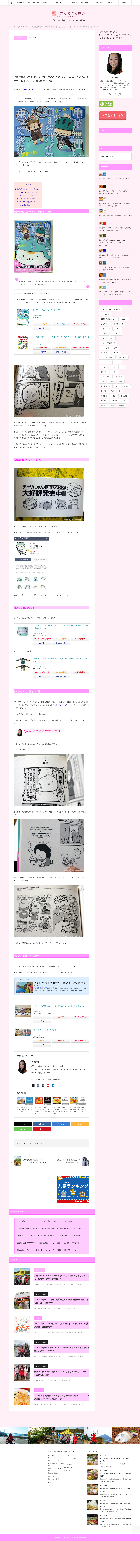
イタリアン (116, 333)
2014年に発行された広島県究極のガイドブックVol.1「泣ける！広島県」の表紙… (115, 1525)
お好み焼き (105, 324)
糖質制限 (115, 401)
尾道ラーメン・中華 (53, 1460)
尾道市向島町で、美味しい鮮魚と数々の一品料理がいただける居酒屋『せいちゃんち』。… (115, 1480)
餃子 (112, 405)
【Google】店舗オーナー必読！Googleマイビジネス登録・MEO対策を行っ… (46, 1250)
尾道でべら (46, 2)
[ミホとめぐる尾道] (70, 17)
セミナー (66, 1461)
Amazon (42, 1017)
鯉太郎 (121, 405)
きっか (45, 1143)
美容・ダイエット (85, 2)
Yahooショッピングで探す (80, 347)
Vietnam (123, 319)
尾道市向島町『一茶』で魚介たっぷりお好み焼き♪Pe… (115, 1520)
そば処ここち (105, 329)
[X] (33, 1085)
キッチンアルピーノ (108, 343)
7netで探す (42, 328)
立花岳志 (124, 396)
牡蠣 (114, 396)
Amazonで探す (42, 324)
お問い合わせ (68, 1470)
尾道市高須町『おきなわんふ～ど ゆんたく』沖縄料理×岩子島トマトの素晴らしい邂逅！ (60, 1110)
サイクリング (73, 2)
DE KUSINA (105, 314)
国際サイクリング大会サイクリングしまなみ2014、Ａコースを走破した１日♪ (61, 1373)
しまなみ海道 (118, 324)
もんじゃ (104, 333)
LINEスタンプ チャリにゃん (28, 192)
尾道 (117, 386)
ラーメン (119, 377)
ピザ (122, 367)
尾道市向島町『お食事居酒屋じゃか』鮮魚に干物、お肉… (115, 1505)
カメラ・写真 (68, 1464)
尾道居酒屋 (65, 1104)
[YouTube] (48, 1070)
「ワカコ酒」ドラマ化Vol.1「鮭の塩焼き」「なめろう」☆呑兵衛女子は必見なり (61, 1325)
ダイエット (122, 357)
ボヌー (114, 372)
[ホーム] (11, 2)
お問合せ (125, 2)
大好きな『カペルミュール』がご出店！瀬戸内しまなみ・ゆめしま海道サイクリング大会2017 (61, 1277)
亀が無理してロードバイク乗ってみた (28, 189)
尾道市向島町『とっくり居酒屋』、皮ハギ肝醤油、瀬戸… (115, 1460)
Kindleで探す (61, 324)
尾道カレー (47, 1104)
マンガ (29, 1143)
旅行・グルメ (60, 2)
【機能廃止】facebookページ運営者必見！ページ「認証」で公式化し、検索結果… (48, 1243)
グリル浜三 (105, 353)
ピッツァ (104, 372)
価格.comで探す (61, 352)
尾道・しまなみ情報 (33, 2)
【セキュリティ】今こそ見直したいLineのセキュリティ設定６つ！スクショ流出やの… (50, 1236)
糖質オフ (104, 401)
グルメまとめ (51, 1457)
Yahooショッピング (80, 1017)
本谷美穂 (115, 77)
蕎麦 (125, 401)
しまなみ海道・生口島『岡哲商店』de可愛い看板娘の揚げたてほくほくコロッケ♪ (61, 1301)
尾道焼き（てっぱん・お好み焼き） (56, 1464)
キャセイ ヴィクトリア (109, 348)
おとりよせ (39, 1390)
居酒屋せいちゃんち (61, 705)
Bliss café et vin (114, 309)
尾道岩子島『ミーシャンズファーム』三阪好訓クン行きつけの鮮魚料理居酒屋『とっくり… (115, 1465)
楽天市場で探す (42, 347)
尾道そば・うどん (81, 1104)
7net (42, 1021)
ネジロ (103, 367)
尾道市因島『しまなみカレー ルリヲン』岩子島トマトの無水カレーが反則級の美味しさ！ (43, 1110)
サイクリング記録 (41, 1294)
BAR (102, 309)
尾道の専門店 (29, 1104)
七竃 (102, 381)
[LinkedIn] (53, 1085)
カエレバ (41, 344)
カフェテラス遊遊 (107, 338)
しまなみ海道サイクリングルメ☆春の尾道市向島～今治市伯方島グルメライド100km (61, 1349)
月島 (112, 391)
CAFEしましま (28, 89)
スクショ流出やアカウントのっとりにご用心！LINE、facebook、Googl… (45, 1221)
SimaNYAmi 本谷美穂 (70, 1467)
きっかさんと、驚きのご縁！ (25, 199)
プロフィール (112, 2)
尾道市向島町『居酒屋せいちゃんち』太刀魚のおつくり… (115, 1490)
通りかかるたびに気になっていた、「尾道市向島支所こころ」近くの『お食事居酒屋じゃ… (115, 1510)
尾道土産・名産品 (53, 1473)
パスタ (113, 367)
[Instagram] (43, 1085)
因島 (120, 381)
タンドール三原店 (107, 357)
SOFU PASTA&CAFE (108, 319)
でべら (118, 329)
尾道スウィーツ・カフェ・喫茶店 (56, 1469)
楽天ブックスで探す (80, 324)
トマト (118, 362)
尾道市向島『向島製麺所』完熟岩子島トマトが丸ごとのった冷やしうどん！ (78, 1110)
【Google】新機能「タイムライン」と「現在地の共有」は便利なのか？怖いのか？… (49, 1228)
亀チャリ (39, 1143)
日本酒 (103, 391)
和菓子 (111, 381)
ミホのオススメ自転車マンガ (25, 202)
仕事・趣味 (99, 2)
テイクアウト (105, 362)
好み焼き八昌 (105, 386)
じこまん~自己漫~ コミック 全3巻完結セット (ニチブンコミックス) (59, 1006)
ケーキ (116, 353)
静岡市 (103, 405)
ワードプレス (68, 1455)
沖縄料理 (104, 396)
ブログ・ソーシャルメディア (72, 1458)
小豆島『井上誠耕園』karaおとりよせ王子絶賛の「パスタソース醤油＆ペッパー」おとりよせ (61, 1397)
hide (29, 184)
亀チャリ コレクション (26, 195)
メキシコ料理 (105, 377)
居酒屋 (126, 386)
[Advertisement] (52, 57)
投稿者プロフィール (27, 205)
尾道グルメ (20, 2)
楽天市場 (61, 1017)
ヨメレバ (41, 315)
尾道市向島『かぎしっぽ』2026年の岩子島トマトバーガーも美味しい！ (25, 1110)
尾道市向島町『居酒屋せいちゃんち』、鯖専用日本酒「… (115, 1475)
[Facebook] (38, 1085)
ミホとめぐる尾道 (68, 1537)
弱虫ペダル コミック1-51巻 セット (46, 1030)
